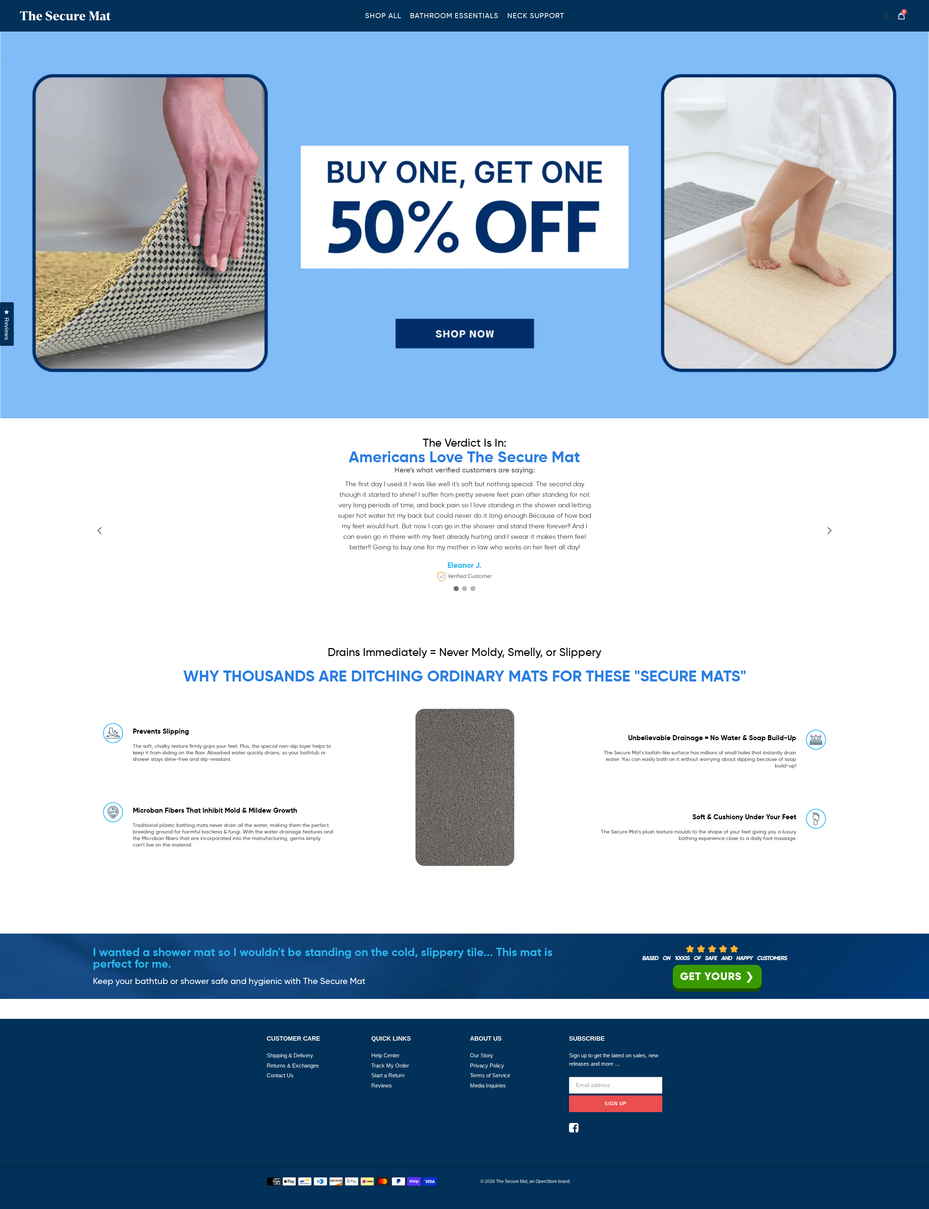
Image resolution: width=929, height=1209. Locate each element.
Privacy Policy (487, 1065)
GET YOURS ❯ (717, 976)
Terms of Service (490, 1075)
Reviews (381, 1085)
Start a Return (387, 1075)
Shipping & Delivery (290, 1055)
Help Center (385, 1055)
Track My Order (390, 1065)
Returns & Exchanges (293, 1065)
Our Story (481, 1055)
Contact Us (280, 1075)
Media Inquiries (488, 1085)
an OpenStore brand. (550, 1181)
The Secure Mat (511, 1181)
